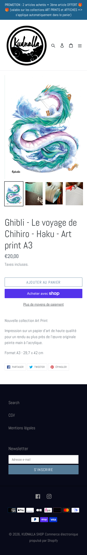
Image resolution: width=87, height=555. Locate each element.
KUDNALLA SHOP (33, 534)
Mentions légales (21, 428)
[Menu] (79, 45)
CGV (11, 415)
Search (13, 402)
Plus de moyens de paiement (43, 304)
